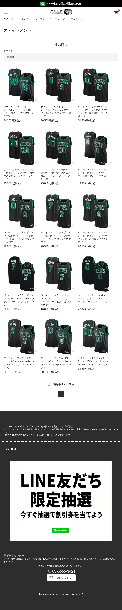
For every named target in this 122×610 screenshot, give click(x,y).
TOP (6, 19)
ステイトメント (76, 19)
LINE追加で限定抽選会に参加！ (64, 3)
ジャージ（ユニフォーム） (53, 19)
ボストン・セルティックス (24, 19)
